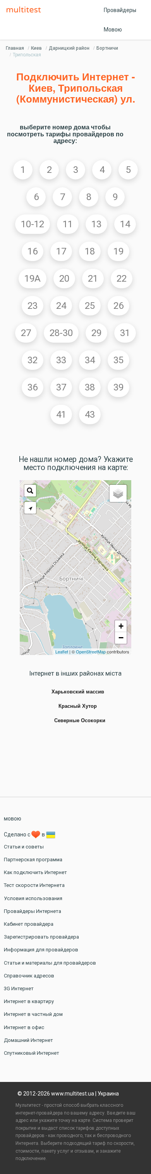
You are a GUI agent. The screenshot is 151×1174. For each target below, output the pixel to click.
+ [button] (121, 626)
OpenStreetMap (91, 651)
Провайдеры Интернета (32, 911)
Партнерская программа (33, 859)
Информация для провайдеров (41, 950)
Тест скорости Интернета (34, 885)
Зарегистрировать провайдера (41, 937)
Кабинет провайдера (28, 924)
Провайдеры (120, 10)
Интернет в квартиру (29, 1001)
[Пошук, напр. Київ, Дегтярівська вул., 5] (30, 490)
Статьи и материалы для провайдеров (50, 963)
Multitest (25, 10)
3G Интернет (19, 988)
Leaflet (61, 651)
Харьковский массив (77, 692)
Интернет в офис (24, 1027)
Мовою (113, 29)
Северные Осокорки (79, 720)
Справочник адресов (29, 976)
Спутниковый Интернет (31, 1053)
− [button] (121, 638)
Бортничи (107, 48)
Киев (36, 48)
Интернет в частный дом (33, 1014)
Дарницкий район (69, 48)
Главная (15, 48)
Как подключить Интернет (35, 872)
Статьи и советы (24, 847)
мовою (12, 818)
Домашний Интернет (28, 1040)
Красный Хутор (77, 706)
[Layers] (118, 493)
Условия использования (33, 898)
